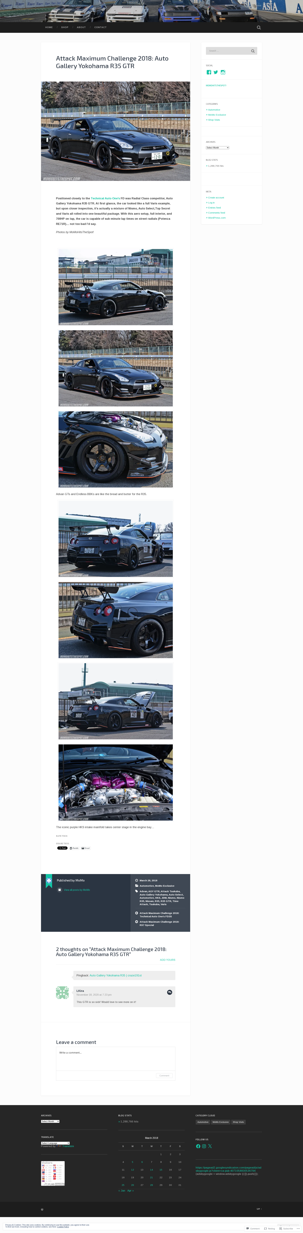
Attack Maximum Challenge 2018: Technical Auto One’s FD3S (159, 915)
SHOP (64, 27)
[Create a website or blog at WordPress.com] (42, 1210)
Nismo (171, 897)
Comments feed (216, 212)
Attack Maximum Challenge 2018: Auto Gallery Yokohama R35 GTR (112, 62)
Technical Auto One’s (105, 198)
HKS (157, 897)
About (81, 27)
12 (132, 1169)
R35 (157, 901)
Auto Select (176, 894)
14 (151, 1169)
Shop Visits (214, 119)
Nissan (150, 901)
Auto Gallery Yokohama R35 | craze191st (116, 975)
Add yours (167, 960)
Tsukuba (154, 904)
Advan (143, 891)
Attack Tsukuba (170, 891)
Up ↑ (259, 1209)
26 (132, 1185)
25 (123, 1185)
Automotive (147, 885)
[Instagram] (204, 1146)
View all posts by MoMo (76, 890)
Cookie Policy (63, 1227)
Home (49, 27)
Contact (100, 27)
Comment (164, 1075)
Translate (68, 1146)
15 (161, 1169)
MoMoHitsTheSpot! (216, 85)
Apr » (130, 1190)
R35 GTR (166, 901)
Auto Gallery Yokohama (154, 894)
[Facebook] (198, 1146)
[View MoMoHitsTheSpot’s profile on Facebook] (208, 72)
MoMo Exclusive (164, 885)
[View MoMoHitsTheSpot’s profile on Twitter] (215, 72)
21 (151, 1177)
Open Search (259, 27)
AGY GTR (154, 891)
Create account (216, 197)
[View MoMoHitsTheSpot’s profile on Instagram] (223, 72)
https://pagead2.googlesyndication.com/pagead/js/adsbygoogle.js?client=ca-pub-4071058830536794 (228, 1169)
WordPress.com (217, 217)
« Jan (121, 1190)
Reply (169, 992)
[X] (209, 1146)
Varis (163, 904)
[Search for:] (231, 51)
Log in (211, 202)
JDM (164, 897)
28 (151, 1185)
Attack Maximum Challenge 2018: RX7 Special (159, 923)
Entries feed (214, 207)
